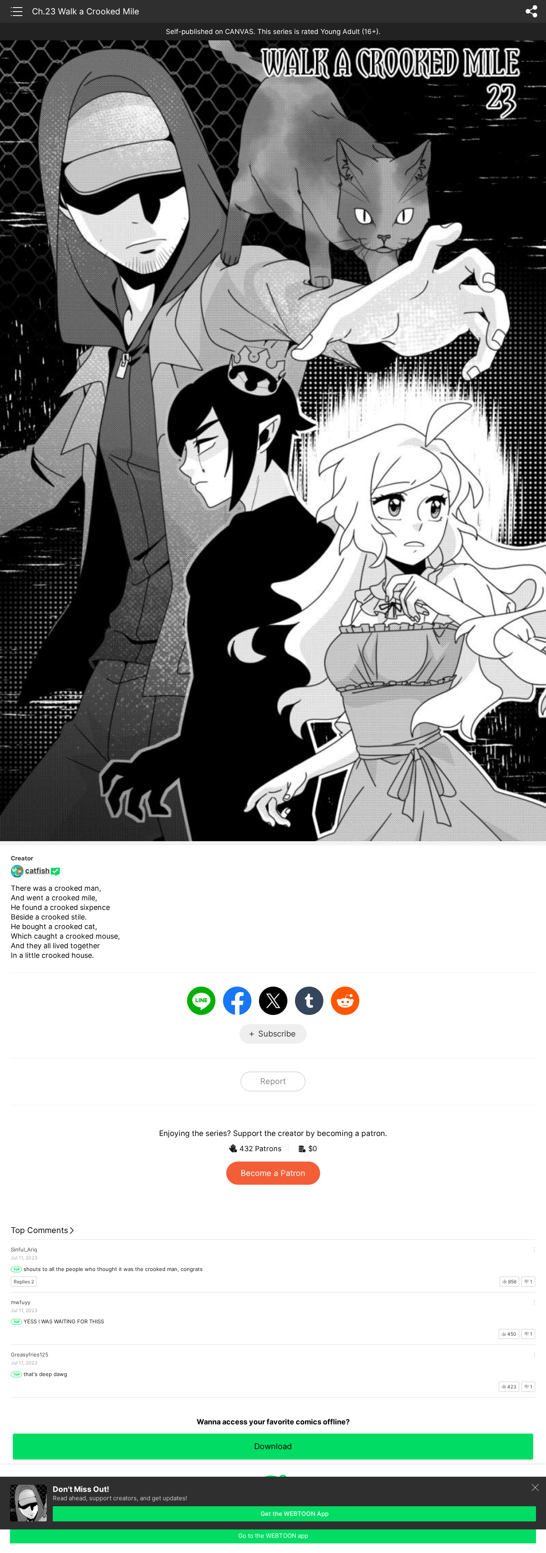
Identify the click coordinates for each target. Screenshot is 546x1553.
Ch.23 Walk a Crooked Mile (85, 11)
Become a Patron (273, 1173)
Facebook (237, 1001)
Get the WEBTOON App (295, 1513)
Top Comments (39, 1230)
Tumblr (309, 1001)
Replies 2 (24, 1282)
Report (273, 1081)
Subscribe (277, 1034)
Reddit (345, 1001)
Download (273, 1446)
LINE (201, 1001)
